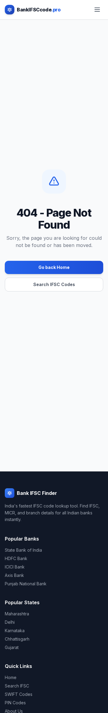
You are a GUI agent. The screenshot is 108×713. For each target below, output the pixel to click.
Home (10, 677)
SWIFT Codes (18, 694)
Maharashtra (17, 613)
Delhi (10, 622)
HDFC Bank (16, 558)
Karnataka (15, 630)
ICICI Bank (15, 566)
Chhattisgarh (17, 638)
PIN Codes (15, 702)
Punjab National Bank (25, 583)
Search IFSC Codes (54, 284)
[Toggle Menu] (97, 10)
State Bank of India (23, 550)
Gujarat (12, 647)
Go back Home (54, 267)
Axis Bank (14, 575)
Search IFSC (17, 685)
